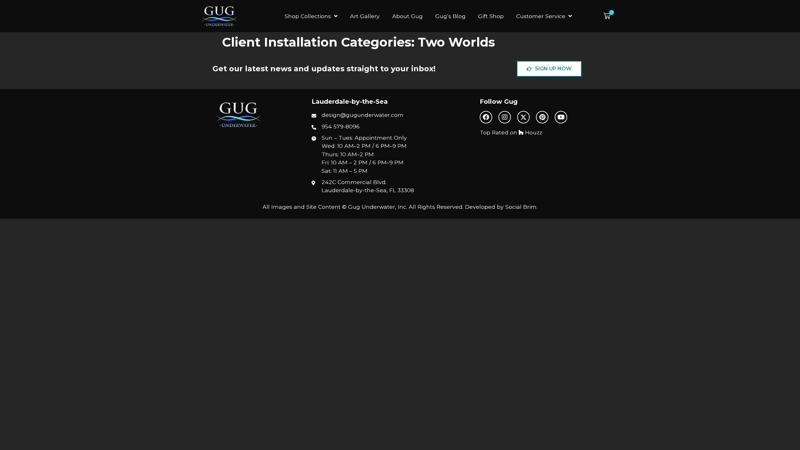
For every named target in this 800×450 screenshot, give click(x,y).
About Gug (407, 16)
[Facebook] (486, 117)
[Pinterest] (542, 117)
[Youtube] (561, 117)
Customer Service (540, 16)
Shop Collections (308, 16)
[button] (609, 16)
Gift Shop (491, 16)
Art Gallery (365, 16)
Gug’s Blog (450, 16)
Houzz (532, 132)
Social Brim (521, 206)
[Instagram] (504, 117)
